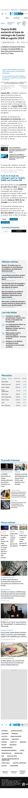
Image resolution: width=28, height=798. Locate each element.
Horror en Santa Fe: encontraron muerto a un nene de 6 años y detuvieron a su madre (18, 150)
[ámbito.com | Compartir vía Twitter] (20, 42)
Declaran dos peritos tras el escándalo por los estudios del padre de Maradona (18, 505)
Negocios (15, 739)
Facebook (6, 725)
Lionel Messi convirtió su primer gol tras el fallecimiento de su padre (13, 277)
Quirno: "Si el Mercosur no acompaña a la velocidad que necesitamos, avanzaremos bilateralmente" (12, 268)
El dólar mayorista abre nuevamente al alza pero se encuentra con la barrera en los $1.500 (12, 582)
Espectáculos (6, 753)
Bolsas (10, 378)
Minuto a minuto (4, 532)
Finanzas (15, 733)
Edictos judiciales (19, 763)
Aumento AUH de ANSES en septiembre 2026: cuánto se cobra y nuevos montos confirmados (13, 71)
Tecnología (18, 753)
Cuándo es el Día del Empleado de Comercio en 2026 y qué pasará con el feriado (21, 479)
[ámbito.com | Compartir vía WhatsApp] (15, 42)
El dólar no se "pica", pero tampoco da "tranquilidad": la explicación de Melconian (13, 624)
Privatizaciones (23, 9)
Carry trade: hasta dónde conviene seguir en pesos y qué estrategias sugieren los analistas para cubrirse (14, 634)
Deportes (13, 745)
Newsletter (23, 725)
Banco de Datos (15, 736)
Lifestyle (13, 742)
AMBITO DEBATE (23, 772)
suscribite (21, 13)
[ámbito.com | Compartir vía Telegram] (24, 42)
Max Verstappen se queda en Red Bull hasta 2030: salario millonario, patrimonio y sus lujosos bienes (12, 294)
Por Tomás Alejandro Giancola (8, 639)
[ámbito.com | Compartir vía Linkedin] (22, 42)
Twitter (2, 724)
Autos (22, 750)
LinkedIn (14, 725)
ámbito (3, 23)
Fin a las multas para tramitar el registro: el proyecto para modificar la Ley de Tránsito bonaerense (14, 77)
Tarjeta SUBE (5, 222)
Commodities (17, 378)
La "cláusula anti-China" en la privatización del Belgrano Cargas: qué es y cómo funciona (16, 327)
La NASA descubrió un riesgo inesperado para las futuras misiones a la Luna (7, 480)
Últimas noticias (16, 731)
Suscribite (19, 231)
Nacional (23, 742)
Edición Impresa (7, 747)
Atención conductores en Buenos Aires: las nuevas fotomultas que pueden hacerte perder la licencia (18, 494)
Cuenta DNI (19, 23)
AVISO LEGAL (6, 763)
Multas (4, 766)
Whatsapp (22, 725)
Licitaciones (14, 766)
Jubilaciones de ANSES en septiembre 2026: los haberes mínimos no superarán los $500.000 (17, 157)
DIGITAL (5, 772)
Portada (5, 731)
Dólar (7, 18)
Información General (10, 23)
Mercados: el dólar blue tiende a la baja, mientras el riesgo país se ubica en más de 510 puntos (14, 303)
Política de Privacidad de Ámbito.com (10, 759)
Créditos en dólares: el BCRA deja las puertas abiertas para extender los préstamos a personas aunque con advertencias (13, 595)
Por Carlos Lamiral (5, 600)
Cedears (24, 378)
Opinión (4, 742)
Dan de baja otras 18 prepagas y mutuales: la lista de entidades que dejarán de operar (13, 285)
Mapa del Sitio (12, 756)
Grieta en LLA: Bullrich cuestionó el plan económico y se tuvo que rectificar (15, 344)
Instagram (10, 725)
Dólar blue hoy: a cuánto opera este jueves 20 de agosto (14, 540)
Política (4, 736)
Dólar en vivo (14, 9)
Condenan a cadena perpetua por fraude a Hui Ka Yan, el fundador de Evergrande (15, 319)
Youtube (18, 724)
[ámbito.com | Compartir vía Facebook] (18, 42)
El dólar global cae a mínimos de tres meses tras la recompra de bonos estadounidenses (12, 663)
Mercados (5, 739)
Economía (16, 18)
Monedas (4, 378)
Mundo (4, 745)
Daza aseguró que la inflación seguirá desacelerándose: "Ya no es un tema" (16, 336)
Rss (3, 756)
